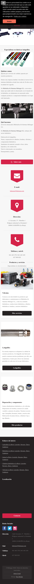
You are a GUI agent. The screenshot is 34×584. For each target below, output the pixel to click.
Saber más (17, 162)
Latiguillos (17, 368)
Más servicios (17, 313)
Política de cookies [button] (20, 16)
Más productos (17, 425)
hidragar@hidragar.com (17, 191)
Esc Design (19, 577)
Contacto (17, 516)
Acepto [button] (9, 21)
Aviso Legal (17, 573)
